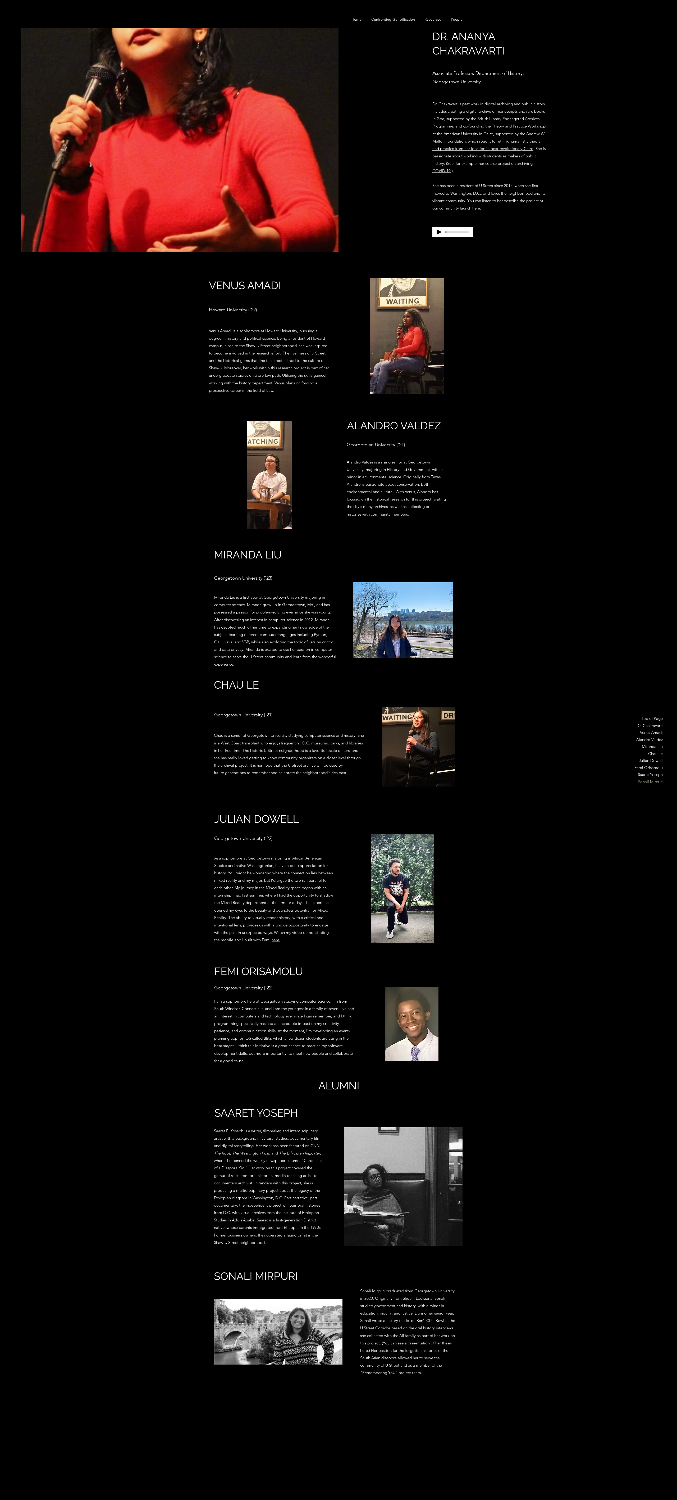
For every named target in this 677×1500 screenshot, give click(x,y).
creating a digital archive (469, 111)
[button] (456, 19)
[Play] (439, 232)
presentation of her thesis (430, 1343)
